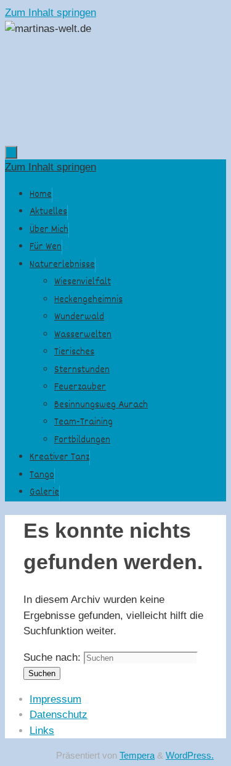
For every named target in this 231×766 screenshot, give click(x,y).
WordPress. (190, 755)
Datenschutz (58, 714)
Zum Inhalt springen (50, 12)
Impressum (55, 699)
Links (42, 730)
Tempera (137, 755)
